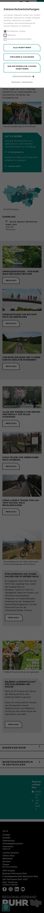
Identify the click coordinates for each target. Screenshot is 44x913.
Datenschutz (27, 82)
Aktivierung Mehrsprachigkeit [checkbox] (19, 39)
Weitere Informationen (22, 76)
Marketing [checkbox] (11, 35)
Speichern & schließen (22, 57)
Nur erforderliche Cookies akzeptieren (22, 67)
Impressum (15, 82)
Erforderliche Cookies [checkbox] (16, 31)
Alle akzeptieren (22, 47)
